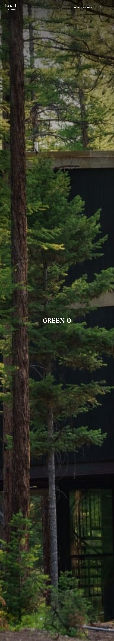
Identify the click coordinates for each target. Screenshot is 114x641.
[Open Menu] (107, 7)
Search (99, 7)
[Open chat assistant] (109, 637)
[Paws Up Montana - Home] (12, 7)
